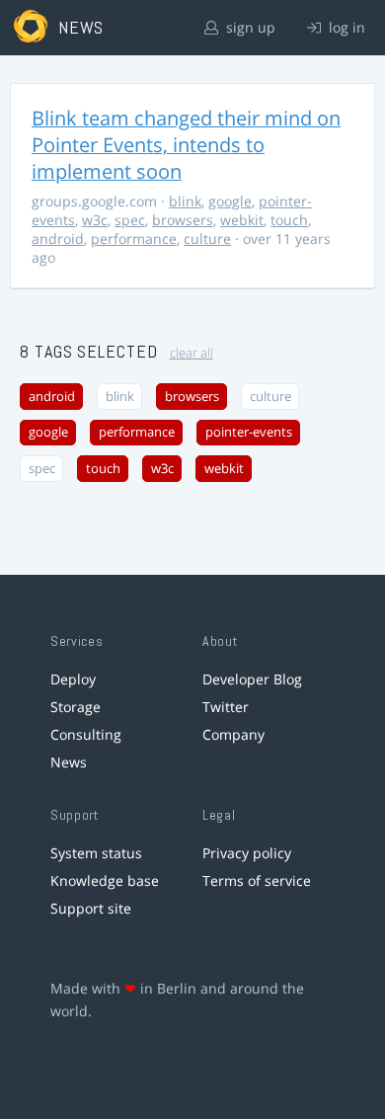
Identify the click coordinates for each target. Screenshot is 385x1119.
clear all (191, 353)
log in (345, 27)
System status (96, 852)
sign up (248, 27)
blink (185, 201)
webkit (242, 219)
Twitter (225, 706)
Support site (90, 908)
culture (207, 238)
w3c (95, 219)
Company (233, 734)
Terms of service (256, 880)
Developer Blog (252, 679)
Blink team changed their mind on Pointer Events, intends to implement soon (186, 145)
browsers (182, 219)
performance (134, 238)
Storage (75, 706)
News (68, 762)
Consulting (85, 734)
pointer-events (248, 432)
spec (130, 219)
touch (289, 219)
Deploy (73, 679)
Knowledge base (104, 880)
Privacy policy (246, 852)
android (58, 238)
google (230, 201)
